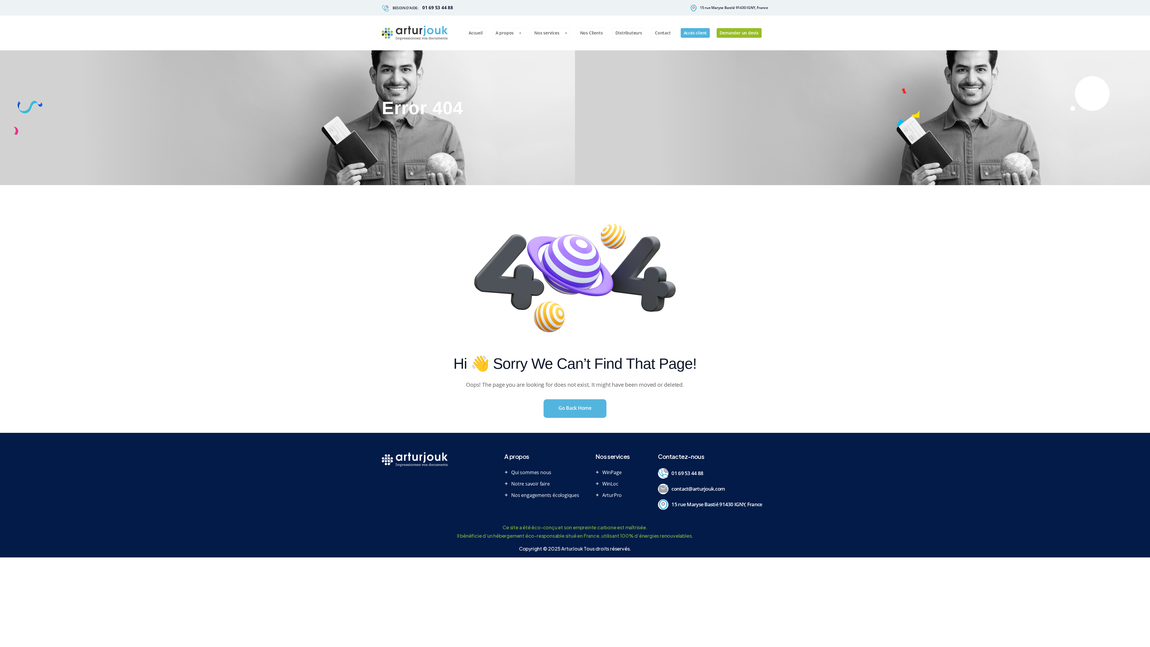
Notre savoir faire (530, 483)
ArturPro (612, 495)
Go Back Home (575, 408)
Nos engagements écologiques (545, 495)
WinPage (612, 472)
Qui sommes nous (531, 472)
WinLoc (610, 483)
